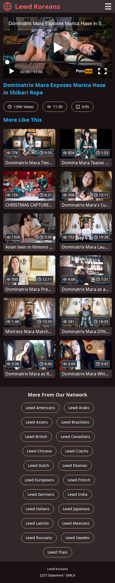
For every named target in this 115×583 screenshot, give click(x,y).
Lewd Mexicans (76, 523)
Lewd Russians (39, 537)
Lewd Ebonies (75, 465)
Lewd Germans (41, 494)
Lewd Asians (37, 422)
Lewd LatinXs (37, 523)
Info (85, 106)
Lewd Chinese (39, 451)
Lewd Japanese (76, 508)
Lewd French (79, 479)
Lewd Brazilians (75, 422)
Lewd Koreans (37, 6)
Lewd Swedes (78, 537)
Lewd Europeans (39, 479)
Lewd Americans (40, 407)
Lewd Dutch (38, 465)
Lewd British (36, 436)
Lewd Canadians (75, 436)
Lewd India (77, 494)
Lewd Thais (58, 552)
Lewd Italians (37, 508)
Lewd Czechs (76, 451)
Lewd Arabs (78, 407)
